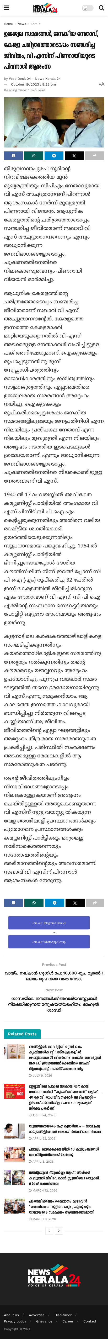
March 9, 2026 (43, 1219)
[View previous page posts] (49, 1231)
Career (67, 1321)
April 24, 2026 (43, 1115)
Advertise (37, 1315)
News (22, 24)
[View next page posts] (59, 1231)
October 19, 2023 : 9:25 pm (33, 84)
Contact (89, 1321)
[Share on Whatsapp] (33, 155)
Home (8, 24)
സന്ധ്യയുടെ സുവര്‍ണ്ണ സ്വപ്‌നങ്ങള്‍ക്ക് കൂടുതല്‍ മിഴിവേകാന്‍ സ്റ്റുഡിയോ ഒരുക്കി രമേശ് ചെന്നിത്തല (64, 1178)
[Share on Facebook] (13, 155)
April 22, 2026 (43, 1138)
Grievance (44, 1321)
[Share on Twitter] (74, 155)
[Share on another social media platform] (94, 155)
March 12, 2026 (44, 1190)
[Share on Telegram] (54, 155)
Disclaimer (63, 1315)
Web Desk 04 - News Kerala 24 (35, 79)
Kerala (35, 24)
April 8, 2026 (42, 1161)
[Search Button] (101, 8)
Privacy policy (15, 1321)
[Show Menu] (6, 8)
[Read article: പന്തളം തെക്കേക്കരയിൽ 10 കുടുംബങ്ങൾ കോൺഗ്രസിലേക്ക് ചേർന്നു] (14, 1154)
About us (11, 1315)
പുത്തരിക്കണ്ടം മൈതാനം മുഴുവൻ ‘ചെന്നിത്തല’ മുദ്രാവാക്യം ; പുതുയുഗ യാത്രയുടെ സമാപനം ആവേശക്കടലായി (61, 1207)
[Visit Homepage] (45, 8)
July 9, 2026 (41, 1075)
